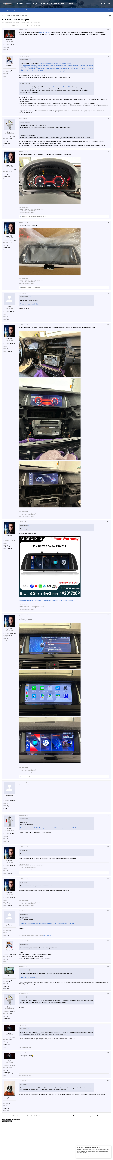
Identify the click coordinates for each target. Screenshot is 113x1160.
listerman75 (24, 776)
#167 (108, 324)
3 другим (36, 216)
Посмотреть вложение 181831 (48, 828)
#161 (108, 29)
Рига (8, 51)
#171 (108, 815)
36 (9, 1103)
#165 (108, 222)
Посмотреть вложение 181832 (66, 828)
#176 (108, 966)
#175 (108, 940)
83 (7, 75)
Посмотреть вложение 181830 (29, 828)
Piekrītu (80, 1156)
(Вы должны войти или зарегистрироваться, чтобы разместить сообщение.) (92, 1116)
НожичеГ (9, 65)
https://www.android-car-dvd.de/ (61, 87)
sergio (29, 776)
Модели (35, 4)
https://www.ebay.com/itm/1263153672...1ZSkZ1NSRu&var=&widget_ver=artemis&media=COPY (46, 600)
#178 (108, 1025)
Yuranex (23, 216)
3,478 (10, 802)
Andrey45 (9, 39)
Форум (28, 4)
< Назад (14, 25)
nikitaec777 (30, 287)
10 (29, 25)
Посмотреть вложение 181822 (29, 304)
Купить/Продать (47, 4)
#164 (108, 151)
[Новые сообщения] (102, 4)
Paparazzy (30, 216)
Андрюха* (23, 287)
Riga (8, 145)
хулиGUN (31, 22)
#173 (108, 878)
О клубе (70, 4)
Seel (9, 975)
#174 (108, 910)
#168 (108, 521)
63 (7, 985)
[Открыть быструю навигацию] (110, 15)
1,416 (10, 981)
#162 (108, 56)
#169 (108, 615)
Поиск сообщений (25, 10)
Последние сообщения (10, 10)
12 (34, 25)
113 (7, 49)
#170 (108, 782)
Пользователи (59, 4)
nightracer (34, 776)
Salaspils (9, 810)
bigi (9, 1033)
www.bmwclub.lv (47, 935)
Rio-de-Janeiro (10, 178)
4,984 (10, 1039)
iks (9, 924)
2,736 (10, 71)
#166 (108, 293)
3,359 (10, 138)
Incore (9, 132)
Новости (20, 4)
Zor (27, 216)
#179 (108, 1053)
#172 (108, 846)
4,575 (10, 313)
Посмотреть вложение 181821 (29, 977)
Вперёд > (38, 25)
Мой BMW (12, 22)
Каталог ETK (106, 10)
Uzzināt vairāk (89, 1156)
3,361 (10, 930)
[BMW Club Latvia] (9, 4)
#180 (108, 1080)
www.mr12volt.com (44, 32)
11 (32, 25)
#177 (108, 993)
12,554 (10, 46)
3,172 (10, 171)
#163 (108, 118)
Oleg (9, 306)
